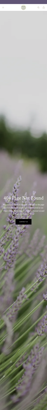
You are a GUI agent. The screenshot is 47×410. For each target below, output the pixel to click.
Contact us (23, 222)
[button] (38, 7)
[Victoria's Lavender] (23, 7)
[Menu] (5, 7)
